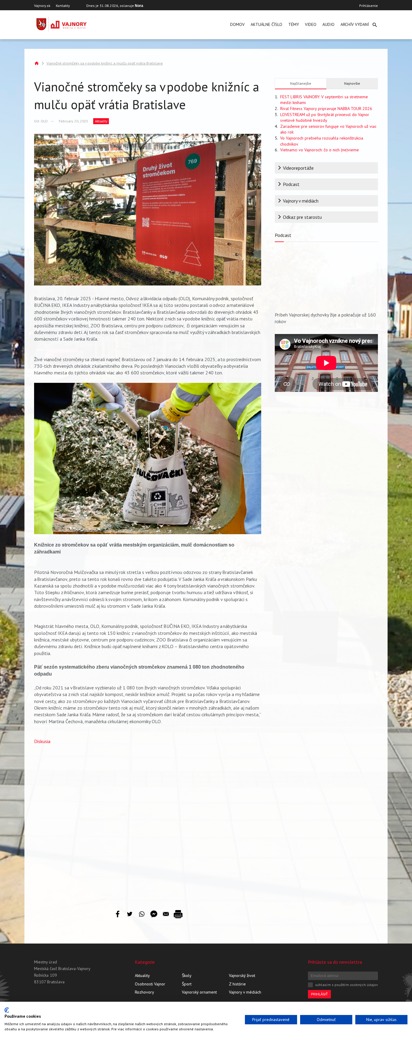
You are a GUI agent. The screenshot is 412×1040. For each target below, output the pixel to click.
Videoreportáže (298, 168)
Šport (187, 984)
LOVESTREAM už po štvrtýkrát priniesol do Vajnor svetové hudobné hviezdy (324, 117)
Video (310, 24)
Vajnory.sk (42, 5)
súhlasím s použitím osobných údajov (346, 984)
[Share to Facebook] (117, 914)
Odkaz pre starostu (302, 217)
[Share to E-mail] (166, 914)
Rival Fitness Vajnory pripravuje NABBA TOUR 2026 (326, 108)
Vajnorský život (242, 975)
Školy (187, 975)
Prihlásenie (368, 5)
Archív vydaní (355, 24)
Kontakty (63, 5)
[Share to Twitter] (130, 914)
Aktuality (101, 121)
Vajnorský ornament (199, 992)
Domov (237, 24)
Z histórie (237, 984)
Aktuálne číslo (266, 24)
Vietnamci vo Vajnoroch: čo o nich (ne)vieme (319, 150)
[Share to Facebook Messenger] (154, 914)
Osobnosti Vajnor (150, 984)
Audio (328, 24)
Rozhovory (144, 992)
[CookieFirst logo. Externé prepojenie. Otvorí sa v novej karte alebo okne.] (7, 1010)
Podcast (291, 184)
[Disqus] (147, 822)
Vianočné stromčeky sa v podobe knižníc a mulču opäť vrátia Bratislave (104, 63)
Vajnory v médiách (301, 201)
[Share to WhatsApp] (142, 914)
